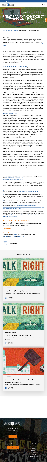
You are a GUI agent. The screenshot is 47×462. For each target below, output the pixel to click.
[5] (29, 145)
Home (4, 30)
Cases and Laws (8, 332)
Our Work (33, 448)
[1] (15, 69)
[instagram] (8, 1)
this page (16, 234)
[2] (17, 88)
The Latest (33, 450)
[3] (6, 94)
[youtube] (6, 1)
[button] (44, 4)
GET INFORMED (9, 30)
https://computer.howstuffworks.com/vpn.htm (28, 191)
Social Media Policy (33, 456)
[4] (12, 118)
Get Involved (33, 452)
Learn (20, 12)
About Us (33, 446)
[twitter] (2, 1)
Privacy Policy (33, 454)
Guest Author (19, 22)
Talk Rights (26, 12)
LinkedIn (19, 236)
